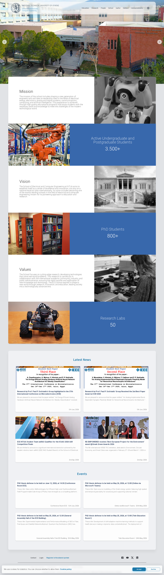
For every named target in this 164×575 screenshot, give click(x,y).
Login (41, 558)
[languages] (148, 8)
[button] (77, 72)
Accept (139, 569)
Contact (126, 8)
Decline (153, 569)
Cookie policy (66, 569)
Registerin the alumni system (58, 558)
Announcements (137, 8)
